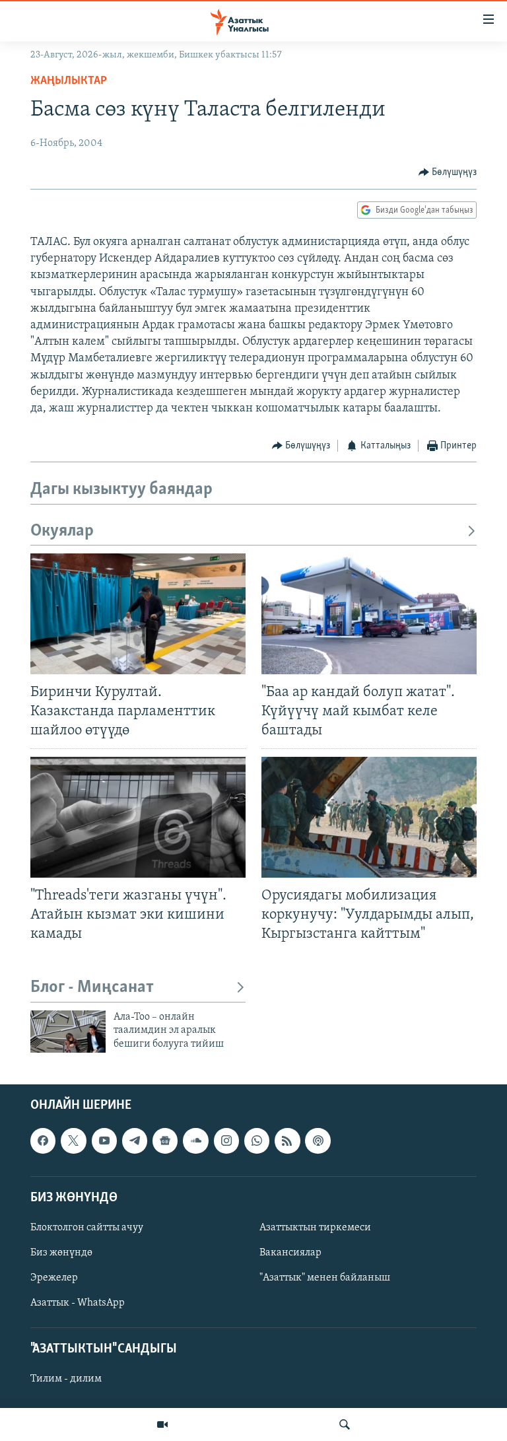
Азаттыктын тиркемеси (315, 1227)
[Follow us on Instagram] (226, 1140)
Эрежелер (54, 1278)
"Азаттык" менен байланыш (324, 1278)
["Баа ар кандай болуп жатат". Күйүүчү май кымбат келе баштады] (369, 613)
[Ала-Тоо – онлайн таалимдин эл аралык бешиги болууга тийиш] (68, 1031)
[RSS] (287, 1140)
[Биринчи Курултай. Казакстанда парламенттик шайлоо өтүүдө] (138, 613)
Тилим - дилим (66, 1379)
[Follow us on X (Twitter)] (73, 1140)
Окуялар (62, 531)
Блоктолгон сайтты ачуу (86, 1227)
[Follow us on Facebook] (42, 1140)
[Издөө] (344, 1424)
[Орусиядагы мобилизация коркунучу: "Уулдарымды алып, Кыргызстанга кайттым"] (369, 817)
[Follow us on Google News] (165, 1140)
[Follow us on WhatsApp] (256, 1140)
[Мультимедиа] (162, 1424)
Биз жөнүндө (61, 1253)
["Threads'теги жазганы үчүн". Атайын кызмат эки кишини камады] (138, 817)
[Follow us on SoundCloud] (195, 1140)
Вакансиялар (290, 1253)
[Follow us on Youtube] (104, 1140)
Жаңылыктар (68, 81)
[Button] (448, 172)
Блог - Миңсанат (92, 988)
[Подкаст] (317, 1140)
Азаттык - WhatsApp (77, 1303)
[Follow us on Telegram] (134, 1140)
